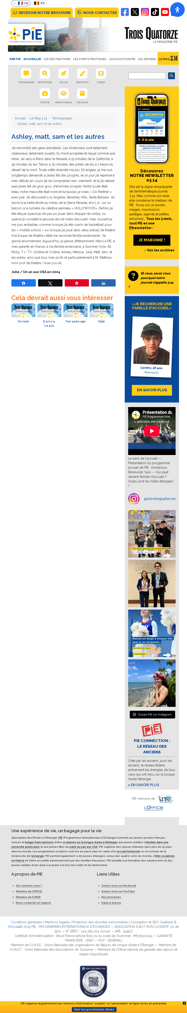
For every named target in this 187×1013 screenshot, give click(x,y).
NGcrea (13, 927)
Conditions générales (26, 922)
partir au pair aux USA (84, 846)
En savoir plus (145, 785)
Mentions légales (57, 922)
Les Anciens (147, 59)
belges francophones (39, 842)
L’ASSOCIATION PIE (122, 59)
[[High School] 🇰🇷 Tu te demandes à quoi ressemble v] (152, 534)
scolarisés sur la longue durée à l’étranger (90, 842)
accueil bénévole (128, 851)
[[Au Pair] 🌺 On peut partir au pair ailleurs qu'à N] (152, 683)
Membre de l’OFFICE (29, 891)
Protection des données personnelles (100, 922)
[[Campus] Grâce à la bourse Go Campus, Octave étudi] (152, 583)
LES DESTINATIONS (57, 59)
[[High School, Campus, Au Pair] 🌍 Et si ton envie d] (152, 633)
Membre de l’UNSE (28, 897)
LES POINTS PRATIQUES (89, 59)
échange (38, 856)
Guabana (166, 922)
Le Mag (164, 59)
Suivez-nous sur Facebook (118, 885)
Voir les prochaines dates (94, 1009)
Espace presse (111, 902)
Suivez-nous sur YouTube (118, 891)
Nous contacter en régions (33, 902)
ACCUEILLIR (32, 59)
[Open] (177, 9)
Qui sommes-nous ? (29, 885)
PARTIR (15, 59)
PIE (60, 837)
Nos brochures (111, 897)
